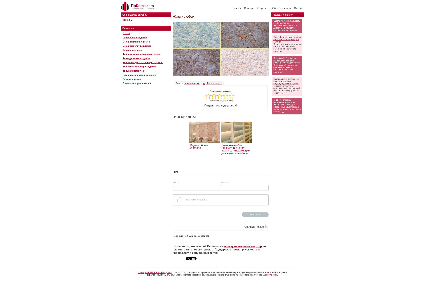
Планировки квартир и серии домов (154, 272)
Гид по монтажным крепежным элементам (284, 101)
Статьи (298, 8)
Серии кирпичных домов (136, 42)
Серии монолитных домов (137, 46)
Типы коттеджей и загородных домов (143, 62)
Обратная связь (281, 8)
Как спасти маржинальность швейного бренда (286, 22)
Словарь (249, 8)
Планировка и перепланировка (139, 75)
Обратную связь (270, 275)
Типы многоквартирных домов (139, 66)
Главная (236, 8)
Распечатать (214, 83)
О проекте (263, 8)
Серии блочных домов (135, 37)
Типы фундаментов (133, 71)
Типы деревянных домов (136, 58)
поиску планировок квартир (243, 246)
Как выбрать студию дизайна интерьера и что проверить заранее (287, 39)
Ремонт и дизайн (132, 79)
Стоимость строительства (137, 83)
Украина (127, 20)
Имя (176, 182)
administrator (192, 83)
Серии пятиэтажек (132, 50)
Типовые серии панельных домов (141, 54)
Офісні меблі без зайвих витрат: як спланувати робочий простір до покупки (286, 60)
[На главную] (137, 6)
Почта (225, 182)
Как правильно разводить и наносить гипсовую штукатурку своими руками (286, 81)
